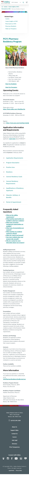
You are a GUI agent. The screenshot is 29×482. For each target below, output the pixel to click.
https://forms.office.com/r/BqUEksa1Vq (14, 109)
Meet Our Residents (11, 84)
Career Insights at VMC (14, 6)
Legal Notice (11, 470)
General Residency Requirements (12, 182)
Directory (14, 443)
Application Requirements (14, 158)
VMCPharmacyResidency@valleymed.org (14, 379)
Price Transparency (14, 447)
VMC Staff (14, 440)
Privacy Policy (19, 470)
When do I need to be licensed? (15, 235)
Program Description (12, 163)
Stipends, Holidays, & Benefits (13, 196)
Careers (5, 6)
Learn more (12, 139)
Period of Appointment (13, 202)
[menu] (27, 2)
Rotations (9, 172)
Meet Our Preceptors (11, 87)
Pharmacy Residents (10, 26)
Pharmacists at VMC (6, 9)
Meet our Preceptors (11, 28)
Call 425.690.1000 (16, 420)
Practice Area (10, 167)
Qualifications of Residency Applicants (15, 189)
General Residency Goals (14, 176)
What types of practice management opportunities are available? (14, 224)
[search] (23, 2)
